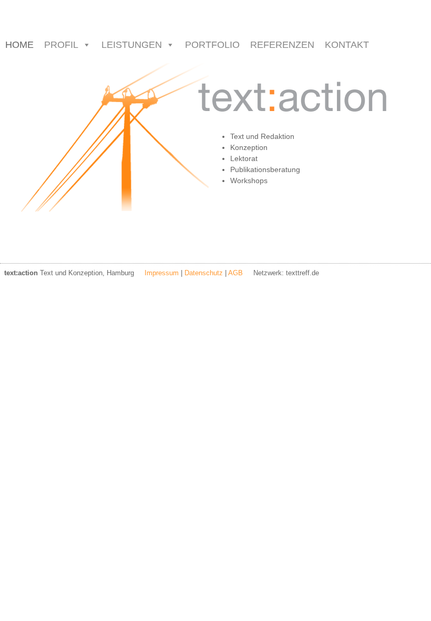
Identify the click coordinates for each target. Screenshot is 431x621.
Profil (61, 44)
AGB (235, 273)
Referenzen (282, 44)
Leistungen (131, 44)
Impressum (162, 273)
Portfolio (212, 44)
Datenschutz (203, 273)
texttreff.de (302, 273)
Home (19, 44)
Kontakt (347, 44)
